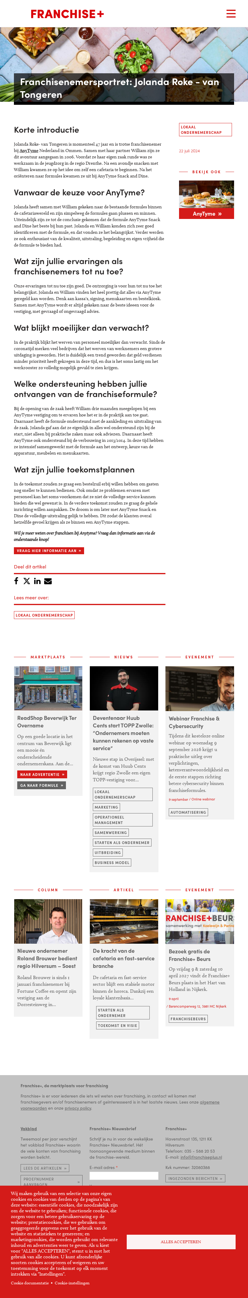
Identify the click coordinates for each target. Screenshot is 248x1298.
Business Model (112, 862)
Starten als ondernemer (122, 842)
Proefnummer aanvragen (39, 1181)
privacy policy (78, 1108)
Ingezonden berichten (193, 1178)
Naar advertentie (40, 774)
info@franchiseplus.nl (201, 1157)
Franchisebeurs (188, 1019)
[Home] (67, 14)
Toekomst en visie (117, 1025)
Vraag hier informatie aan (47, 550)
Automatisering (188, 812)
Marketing (106, 807)
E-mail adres (102, 1167)
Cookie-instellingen (72, 1283)
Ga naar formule (39, 785)
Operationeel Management (109, 819)
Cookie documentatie (30, 1283)
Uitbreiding (108, 852)
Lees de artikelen (43, 1168)
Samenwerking (111, 832)
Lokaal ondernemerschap (44, 615)
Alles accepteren (181, 1241)
